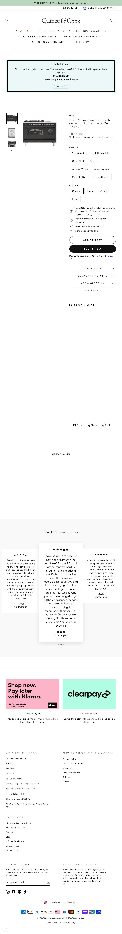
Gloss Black (78, 161)
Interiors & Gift (90, 30)
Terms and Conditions (73, 763)
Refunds (66, 777)
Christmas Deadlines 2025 (18, 823)
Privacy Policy (69, 759)
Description (92, 268)
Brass (75, 199)
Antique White (80, 168)
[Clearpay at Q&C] (89, 694)
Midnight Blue (79, 176)
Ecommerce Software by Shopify (61, 923)
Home (72, 115)
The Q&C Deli (45, 30)
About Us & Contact (48, 41)
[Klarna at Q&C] (32, 694)
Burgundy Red (101, 168)
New (19, 30)
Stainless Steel (80, 153)
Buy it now (92, 249)
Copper (104, 191)
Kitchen (65, 30)
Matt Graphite (101, 153)
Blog (8, 836)
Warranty (92, 290)
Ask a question (92, 283)
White (93, 161)
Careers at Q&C (13, 850)
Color (74, 147)
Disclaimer (68, 768)
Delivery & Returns (92, 276)
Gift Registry (79, 41)
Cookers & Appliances (40, 36)
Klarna (66, 781)
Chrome (76, 191)
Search (9, 832)
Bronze (90, 191)
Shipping (86, 137)
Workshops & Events (81, 36)
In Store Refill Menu (15, 841)
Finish (73, 185)
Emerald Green (101, 176)
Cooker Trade (12, 845)
